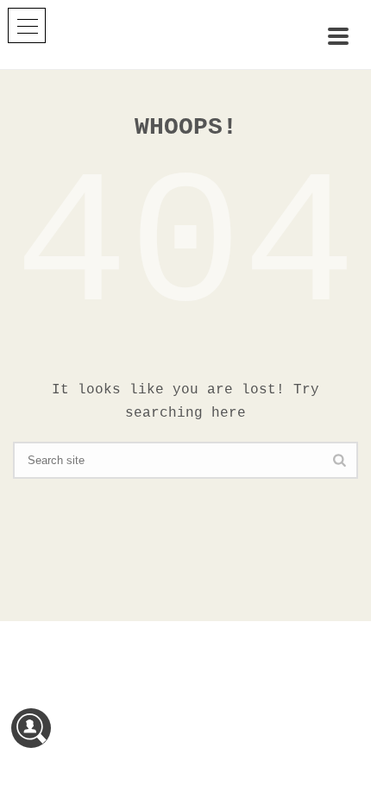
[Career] (31, 728)
